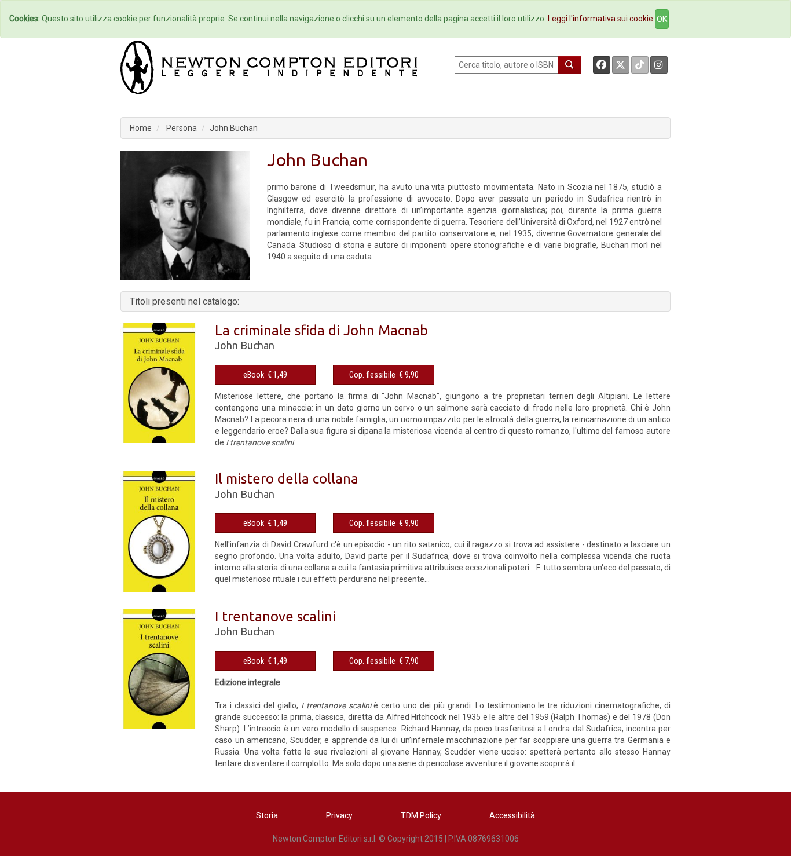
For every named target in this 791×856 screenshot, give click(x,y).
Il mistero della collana (286, 478)
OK (662, 19)
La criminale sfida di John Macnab (321, 330)
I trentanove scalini (275, 616)
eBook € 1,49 (265, 374)
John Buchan (234, 128)
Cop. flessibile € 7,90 (384, 660)
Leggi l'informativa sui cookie (600, 18)
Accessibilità (512, 815)
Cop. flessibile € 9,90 (384, 374)
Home (141, 128)
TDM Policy (421, 815)
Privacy (339, 815)
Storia (267, 815)
